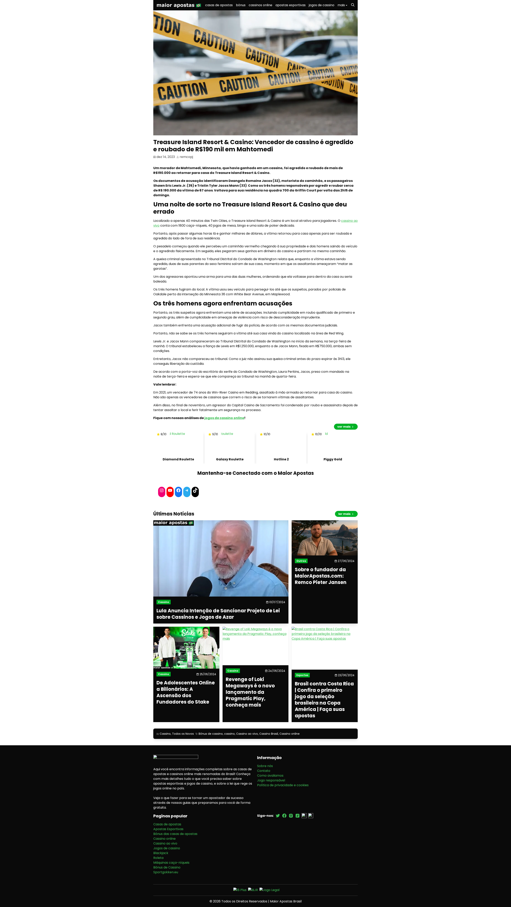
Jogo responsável (271, 780)
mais (341, 5)
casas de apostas (219, 5)
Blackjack (160, 853)
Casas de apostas (167, 824)
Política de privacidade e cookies (283, 785)
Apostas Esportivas (168, 829)
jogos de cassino (321, 5)
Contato (263, 770)
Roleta (158, 857)
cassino (229, 734)
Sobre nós (265, 766)
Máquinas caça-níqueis (171, 862)
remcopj (186, 157)
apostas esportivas (290, 5)
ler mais (344, 514)
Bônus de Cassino (166, 867)
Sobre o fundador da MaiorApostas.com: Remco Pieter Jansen (321, 576)
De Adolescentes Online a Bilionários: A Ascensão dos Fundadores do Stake (185, 692)
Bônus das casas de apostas (175, 834)
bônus (241, 5)
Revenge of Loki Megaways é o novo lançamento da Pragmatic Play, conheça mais (250, 692)
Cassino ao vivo (247, 734)
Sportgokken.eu (165, 872)
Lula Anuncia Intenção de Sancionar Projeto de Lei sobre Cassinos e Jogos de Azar (218, 614)
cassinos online (260, 5)
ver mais (344, 427)
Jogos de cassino (166, 848)
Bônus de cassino (211, 734)
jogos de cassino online (224, 418)
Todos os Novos (183, 734)
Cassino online (289, 734)
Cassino (165, 734)
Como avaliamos (270, 775)
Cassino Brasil (268, 734)
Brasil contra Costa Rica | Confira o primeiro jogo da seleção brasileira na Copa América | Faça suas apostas (324, 700)
